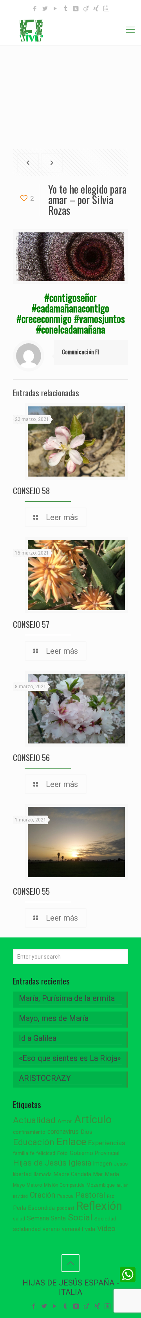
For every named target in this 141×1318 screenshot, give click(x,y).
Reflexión (99, 1206)
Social (80, 1217)
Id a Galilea (37, 1038)
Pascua (65, 1196)
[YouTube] (55, 8)
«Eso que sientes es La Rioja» (70, 1058)
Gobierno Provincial (94, 1153)
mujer (122, 1185)
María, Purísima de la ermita (67, 998)
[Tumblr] (65, 8)
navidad (20, 1196)
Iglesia (80, 1163)
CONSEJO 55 (31, 891)
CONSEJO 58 (31, 490)
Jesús (121, 1164)
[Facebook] (35, 8)
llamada (43, 1174)
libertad (22, 1174)
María (112, 1174)
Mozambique (101, 1185)
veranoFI (72, 1229)
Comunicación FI (80, 351)
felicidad (45, 1153)
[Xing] (96, 8)
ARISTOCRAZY (45, 1078)
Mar (98, 1174)
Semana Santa (46, 1218)
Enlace (71, 1142)
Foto (62, 1153)
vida (90, 1229)
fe (32, 1153)
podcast (65, 1208)
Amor (65, 1121)
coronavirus (63, 1131)
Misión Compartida (64, 1185)
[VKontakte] (76, 8)
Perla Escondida (34, 1207)
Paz (110, 1196)
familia (20, 1153)
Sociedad (105, 1219)
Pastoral (90, 1195)
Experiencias (106, 1143)
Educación (33, 1142)
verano (51, 1229)
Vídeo (106, 1228)
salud (19, 1219)
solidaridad (27, 1229)
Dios (86, 1131)
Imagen (102, 1163)
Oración (42, 1195)
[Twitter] (45, 8)
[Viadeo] (86, 8)
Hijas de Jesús (40, 1163)
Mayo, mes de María (54, 1018)
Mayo (19, 1185)
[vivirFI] (70, 30)
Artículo (93, 1119)
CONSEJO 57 (31, 624)
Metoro (34, 1185)
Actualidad (34, 1120)
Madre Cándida (72, 1174)
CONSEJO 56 (31, 757)
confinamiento (29, 1132)
